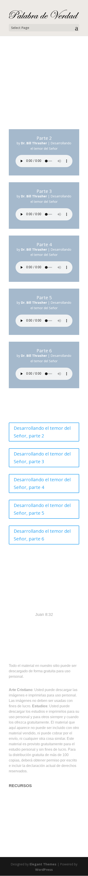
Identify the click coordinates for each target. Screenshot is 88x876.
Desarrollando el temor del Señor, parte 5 (42, 509)
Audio (14, 830)
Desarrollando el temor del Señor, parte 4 (42, 483)
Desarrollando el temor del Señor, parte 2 (42, 432)
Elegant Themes (43, 864)
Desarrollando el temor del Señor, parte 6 (42, 535)
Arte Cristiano (21, 821)
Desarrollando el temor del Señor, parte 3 (42, 458)
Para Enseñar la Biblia (29, 803)
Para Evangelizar (24, 812)
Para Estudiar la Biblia (29, 794)
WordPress (44, 869)
